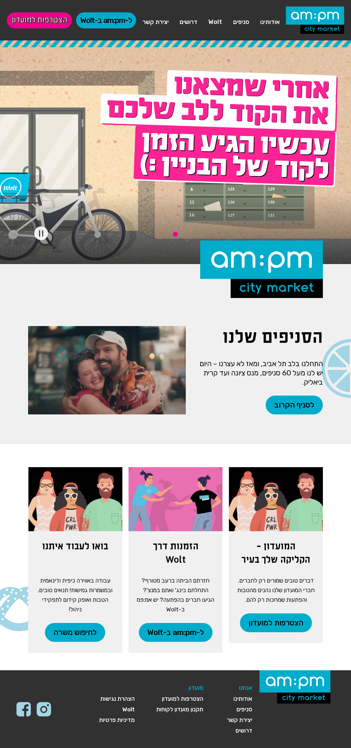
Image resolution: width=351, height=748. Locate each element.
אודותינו (270, 22)
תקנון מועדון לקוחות (179, 709)
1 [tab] (175, 234)
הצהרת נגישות (117, 698)
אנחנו (245, 687)
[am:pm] (315, 20)
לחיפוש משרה (75, 632)
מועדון (196, 687)
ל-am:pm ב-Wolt (106, 20)
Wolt (215, 22)
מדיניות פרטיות (117, 719)
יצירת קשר (156, 22)
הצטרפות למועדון (39, 20)
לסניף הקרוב (294, 405)
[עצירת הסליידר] (41, 233)
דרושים (188, 22)
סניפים (241, 22)
